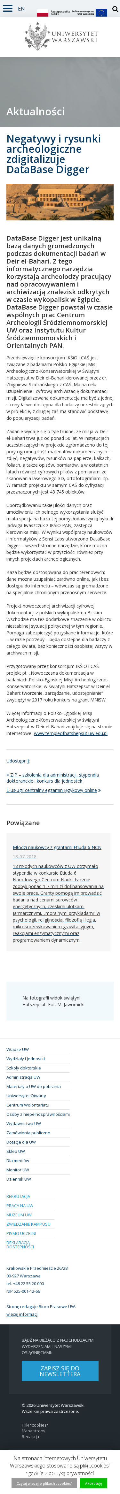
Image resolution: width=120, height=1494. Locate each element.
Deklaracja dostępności (20, 1245)
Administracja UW (23, 1077)
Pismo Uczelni (21, 1233)
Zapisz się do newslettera (60, 1371)
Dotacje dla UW (21, 1142)
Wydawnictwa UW (23, 1123)
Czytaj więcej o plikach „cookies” (44, 1483)
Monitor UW (17, 1170)
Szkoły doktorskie (23, 1068)
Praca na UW (19, 1205)
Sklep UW (15, 1151)
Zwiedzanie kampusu (28, 1224)
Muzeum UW (19, 1215)
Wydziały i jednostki (25, 1058)
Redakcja (30, 1437)
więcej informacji (22, 1314)
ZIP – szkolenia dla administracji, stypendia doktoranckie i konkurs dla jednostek (52, 778)
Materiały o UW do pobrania (33, 1086)
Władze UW (17, 1049)
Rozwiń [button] (7, 7)
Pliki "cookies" (35, 1425)
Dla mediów (17, 1160)
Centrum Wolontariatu (27, 1105)
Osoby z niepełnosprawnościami (38, 1114)
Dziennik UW (18, 1179)
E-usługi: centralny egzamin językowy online (51, 790)
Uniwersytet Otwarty (26, 1096)
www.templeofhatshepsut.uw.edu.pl (71, 733)
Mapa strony (33, 1431)
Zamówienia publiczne (28, 1133)
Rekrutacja (18, 1196)
